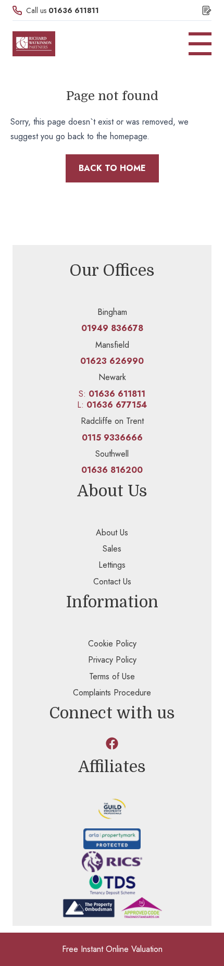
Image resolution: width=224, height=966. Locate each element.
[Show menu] (200, 43)
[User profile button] (206, 10)
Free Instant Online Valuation (112, 949)
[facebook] (112, 743)
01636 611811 (73, 10)
